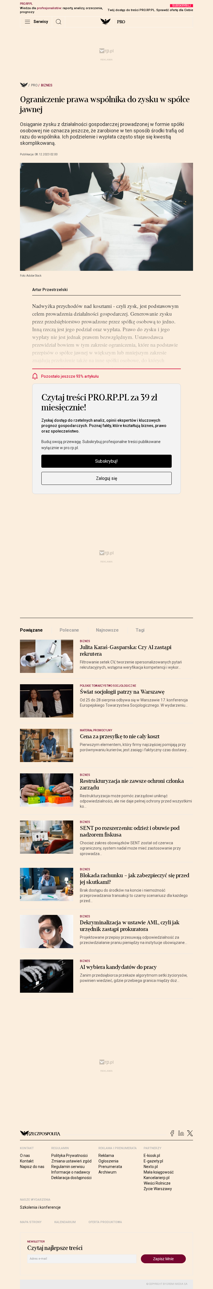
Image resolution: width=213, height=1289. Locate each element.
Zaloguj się (106, 478)
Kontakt (27, 1161)
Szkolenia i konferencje (40, 1207)
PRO (121, 22)
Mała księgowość (159, 1172)
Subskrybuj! (106, 461)
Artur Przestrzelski (50, 289)
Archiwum (107, 1172)
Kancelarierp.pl (156, 1177)
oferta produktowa (105, 1222)
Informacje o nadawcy (70, 1172)
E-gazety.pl (153, 1161)
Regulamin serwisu (68, 1166)
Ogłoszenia (108, 1161)
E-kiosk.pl (152, 1155)
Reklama (106, 1155)
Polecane (69, 630)
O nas (25, 1155)
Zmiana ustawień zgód (71, 1161)
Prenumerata (110, 1166)
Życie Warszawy (158, 1189)
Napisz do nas (32, 1166)
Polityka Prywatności (69, 1155)
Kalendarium (65, 1222)
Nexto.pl (151, 1166)
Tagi (140, 630)
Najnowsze (107, 630)
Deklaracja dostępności (71, 1177)
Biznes (46, 85)
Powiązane (31, 630)
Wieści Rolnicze (157, 1183)
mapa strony (31, 1222)
